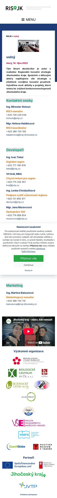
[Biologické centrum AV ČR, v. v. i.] (21, 373)
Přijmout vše (28, 258)
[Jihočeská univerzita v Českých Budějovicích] (28, 361)
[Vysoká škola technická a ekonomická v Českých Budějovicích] (44, 373)
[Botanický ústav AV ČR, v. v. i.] (17, 385)
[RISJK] (9, 36)
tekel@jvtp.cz (13, 168)
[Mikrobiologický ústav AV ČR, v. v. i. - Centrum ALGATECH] (28, 397)
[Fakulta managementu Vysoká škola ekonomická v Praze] (28, 423)
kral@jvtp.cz (12, 185)
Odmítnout (28, 265)
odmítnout (40, 248)
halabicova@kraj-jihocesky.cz (21, 134)
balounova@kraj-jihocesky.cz (21, 304)
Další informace (28, 251)
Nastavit (28, 270)
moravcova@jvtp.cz (16, 218)
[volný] (28, 46)
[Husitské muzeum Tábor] (42, 446)
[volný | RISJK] (28, 8)
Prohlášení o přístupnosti (28, 494)
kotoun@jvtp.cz (14, 118)
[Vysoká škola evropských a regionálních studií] (28, 435)
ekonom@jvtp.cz (15, 202)
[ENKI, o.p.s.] (28, 411)
